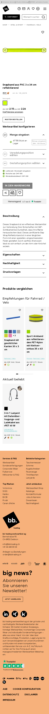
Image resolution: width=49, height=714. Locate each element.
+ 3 (14, 336)
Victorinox (7, 488)
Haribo (6, 494)
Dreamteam (31, 500)
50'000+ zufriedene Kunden (39, 2)
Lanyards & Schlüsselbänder (10, 430)
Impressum (9, 700)
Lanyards (30, 478)
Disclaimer (31, 694)
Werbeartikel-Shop (34, 488)
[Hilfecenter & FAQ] (4, 678)
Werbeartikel (9, 463)
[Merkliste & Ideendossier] (33, 8)
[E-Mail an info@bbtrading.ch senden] (23, 8)
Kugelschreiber (33, 469)
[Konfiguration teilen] (6, 193)
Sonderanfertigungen (13, 466)
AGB (5, 689)
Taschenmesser (33, 463)
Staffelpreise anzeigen (13, 112)
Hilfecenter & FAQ (11, 475)
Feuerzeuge (31, 472)
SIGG (5, 491)
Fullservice (7, 472)
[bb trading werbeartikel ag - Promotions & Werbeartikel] (6, 9)
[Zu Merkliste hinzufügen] (42, 32)
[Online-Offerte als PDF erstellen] (13, 193)
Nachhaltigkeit (32, 503)
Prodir (5, 500)
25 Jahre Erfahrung (22, 2)
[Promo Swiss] (37, 564)
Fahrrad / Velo (10, 359)
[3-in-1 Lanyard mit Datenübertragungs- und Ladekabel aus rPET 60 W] (13, 395)
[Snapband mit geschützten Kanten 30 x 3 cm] (13, 318)
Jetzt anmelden (13, 599)
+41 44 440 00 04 (10, 547)
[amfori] (5, 564)
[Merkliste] (20, 310)
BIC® (5, 497)
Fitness (29, 359)
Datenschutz (11, 694)
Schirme (29, 466)
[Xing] (15, 614)
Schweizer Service (8, 2)
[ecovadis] (14, 564)
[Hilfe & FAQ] (19, 8)
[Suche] (43, 17)
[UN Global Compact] (44, 564)
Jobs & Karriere (33, 497)
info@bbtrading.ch (11, 544)
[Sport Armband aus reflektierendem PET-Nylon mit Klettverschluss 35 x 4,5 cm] (36, 318)
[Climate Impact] (22, 564)
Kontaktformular (33, 494)
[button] (5, 50)
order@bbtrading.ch (12, 555)
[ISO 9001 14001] (29, 564)
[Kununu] (24, 614)
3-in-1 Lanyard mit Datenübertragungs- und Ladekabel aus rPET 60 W (12, 419)
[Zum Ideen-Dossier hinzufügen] (20, 193)
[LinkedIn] (6, 614)
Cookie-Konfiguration (27, 689)
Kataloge (30, 491)
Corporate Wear (10, 469)
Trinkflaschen (32, 475)
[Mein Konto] (28, 8)
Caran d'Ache (9, 503)
